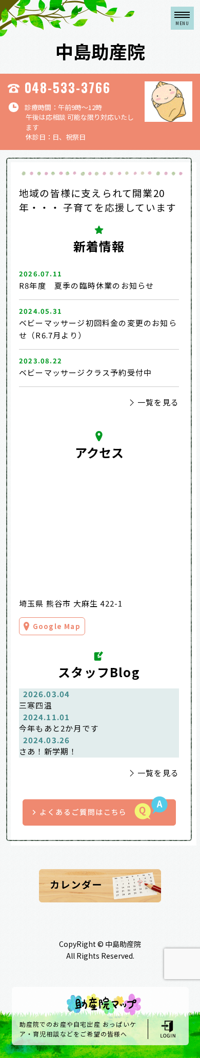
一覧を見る (158, 402)
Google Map (57, 626)
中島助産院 (100, 51)
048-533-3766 (68, 87)
